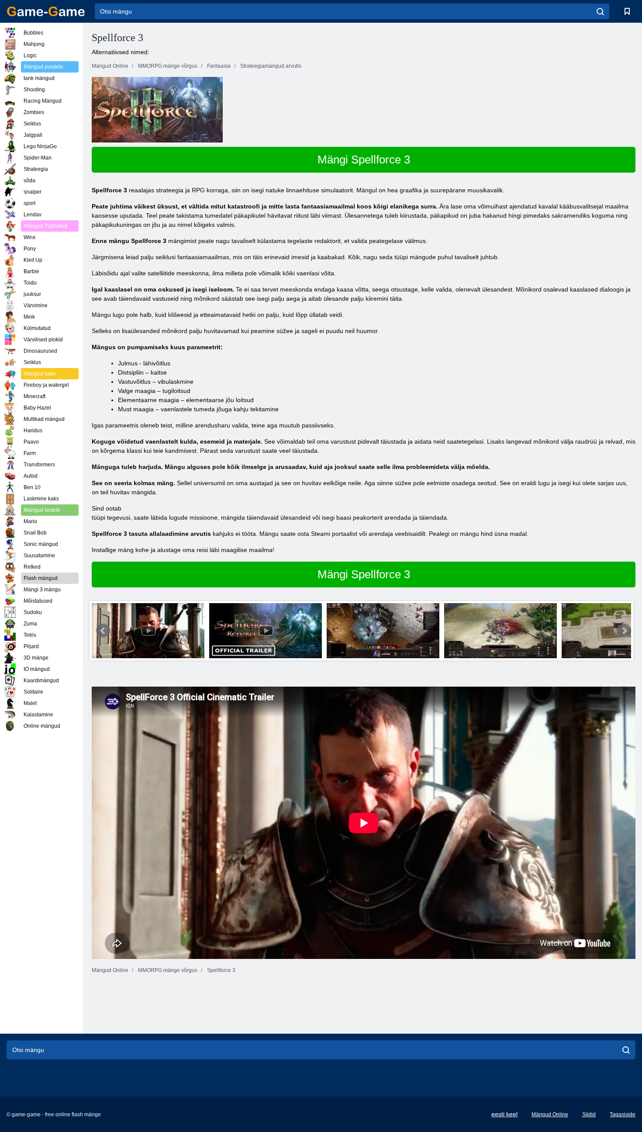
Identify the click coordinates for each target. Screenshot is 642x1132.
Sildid (589, 1114)
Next (624, 631)
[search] (600, 11)
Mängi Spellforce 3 (364, 159)
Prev (103, 631)
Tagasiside (622, 1114)
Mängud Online (550, 1114)
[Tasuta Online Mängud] (46, 11)
